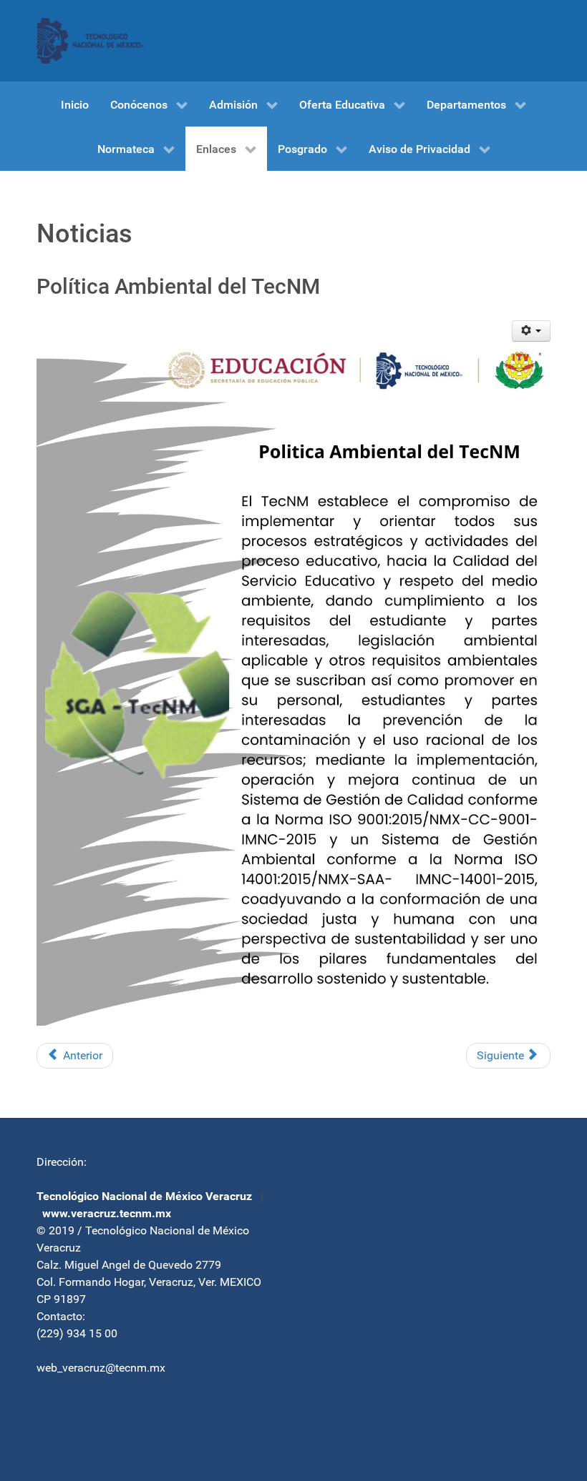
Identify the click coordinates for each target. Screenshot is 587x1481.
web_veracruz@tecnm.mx (101, 1367)
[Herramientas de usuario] (531, 331)
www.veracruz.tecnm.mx (106, 1213)
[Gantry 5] (90, 41)
